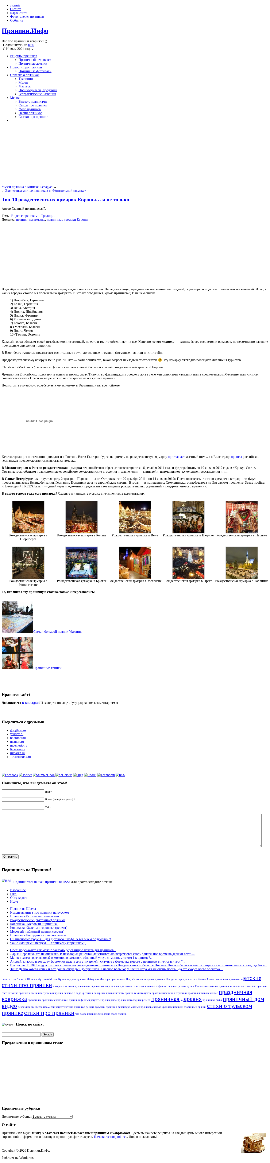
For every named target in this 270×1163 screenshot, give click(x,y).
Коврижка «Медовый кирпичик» (34, 924)
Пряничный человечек (35, 59)
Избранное (18, 890)
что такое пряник (85, 1013)
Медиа (15, 97)
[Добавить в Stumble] (44, 775)
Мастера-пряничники (112, 979)
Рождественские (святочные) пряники (37, 920)
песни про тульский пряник (47, 992)
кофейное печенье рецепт (171, 986)
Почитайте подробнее (110, 1137)
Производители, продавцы (38, 90)
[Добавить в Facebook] (10, 775)
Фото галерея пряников (27, 16)
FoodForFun (9, 979)
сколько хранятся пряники (167, 1006)
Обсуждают (18, 897)
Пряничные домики (33, 63)
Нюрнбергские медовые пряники (145, 979)
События (16, 20)
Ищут (14, 901)
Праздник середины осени (181, 979)
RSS (31, 45)
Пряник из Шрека (23, 908)
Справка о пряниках (24, 75)
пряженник (34, 999)
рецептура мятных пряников (134, 1006)
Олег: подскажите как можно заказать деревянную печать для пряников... (63, 950)
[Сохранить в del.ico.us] (63, 775)
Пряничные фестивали (35, 71)
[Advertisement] (128, 155)
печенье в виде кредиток (78, 992)
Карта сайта (18, 13)
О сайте (15, 9)
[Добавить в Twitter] (25, 775)
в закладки (30, 703)
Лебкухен (93, 979)
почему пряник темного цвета (133, 992)
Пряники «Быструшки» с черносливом (38, 935)
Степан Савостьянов (210, 979)
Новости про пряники (26, 67)
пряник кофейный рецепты (85, 999)
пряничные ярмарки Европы (67, 219)
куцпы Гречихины (198, 986)
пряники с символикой (55, 999)
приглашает (176, 456)
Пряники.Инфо (25, 30)
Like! (13, 894)
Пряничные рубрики (17, 1116)
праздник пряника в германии (169, 992)
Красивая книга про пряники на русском (39, 912)
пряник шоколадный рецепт (133, 999)
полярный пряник (104, 992)
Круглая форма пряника (72, 979)
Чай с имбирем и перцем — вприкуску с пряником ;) (48, 943)
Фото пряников (30, 109)
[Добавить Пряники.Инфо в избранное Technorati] (106, 775)
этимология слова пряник (111, 1013)
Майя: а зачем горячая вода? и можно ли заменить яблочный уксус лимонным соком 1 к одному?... (81, 957)
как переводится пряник (100, 986)
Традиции (26, 78)
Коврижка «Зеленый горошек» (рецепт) (38, 927)
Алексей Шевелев (27, 979)
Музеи (23, 82)
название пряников (19, 992)
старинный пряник (195, 1006)
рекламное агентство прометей (36, 1006)
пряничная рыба (212, 999)
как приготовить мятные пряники (135, 986)
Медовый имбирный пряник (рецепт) (37, 931)
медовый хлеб (238, 986)
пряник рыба (109, 999)
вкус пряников (231, 979)
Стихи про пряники (33, 105)
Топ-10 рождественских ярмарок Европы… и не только (65, 199)
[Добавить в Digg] (78, 775)
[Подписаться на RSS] (120, 775)
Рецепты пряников (23, 56)
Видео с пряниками (33, 101)
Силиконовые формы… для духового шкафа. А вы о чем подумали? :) (60, 939)
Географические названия (37, 94)
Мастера (25, 86)
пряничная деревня (176, 998)
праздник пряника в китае (203, 992)
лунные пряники (219, 986)
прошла (236, 456)
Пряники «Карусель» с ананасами (34, 916)
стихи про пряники (49, 1012)
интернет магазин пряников (69, 986)
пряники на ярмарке (30, 219)
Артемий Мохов (47, 979)
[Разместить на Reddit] (90, 775)
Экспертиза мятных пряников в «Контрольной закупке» (45, 190)
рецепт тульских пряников (101, 1006)
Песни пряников (30, 113)
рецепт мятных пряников (70, 1006)
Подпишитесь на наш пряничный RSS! (41, 882)
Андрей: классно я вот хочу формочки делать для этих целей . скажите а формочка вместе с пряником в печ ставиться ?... (97, 961)
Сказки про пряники (33, 116)
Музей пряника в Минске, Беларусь (27, 187)
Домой (15, 5)
